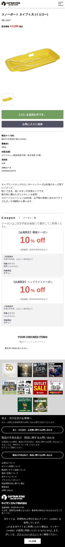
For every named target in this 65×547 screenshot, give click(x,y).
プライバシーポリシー (11, 480)
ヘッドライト (9, 316)
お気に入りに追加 (32, 124)
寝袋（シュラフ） (11, 266)
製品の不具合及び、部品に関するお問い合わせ (32, 455)
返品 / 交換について (10, 473)
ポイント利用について (11, 466)
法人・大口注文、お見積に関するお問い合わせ (32, 430)
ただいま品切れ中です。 (32, 114)
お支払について (8, 463)
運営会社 (5, 487)
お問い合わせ (7, 490)
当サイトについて (9, 477)
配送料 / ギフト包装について (14, 470)
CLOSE (32, 541)
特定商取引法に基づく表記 (13, 483)
